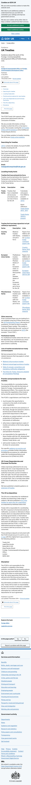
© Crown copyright (15, 781)
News (3, 722)
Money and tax (6, 700)
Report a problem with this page (15, 645)
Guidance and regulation (9, 726)
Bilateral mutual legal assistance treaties (16, 364)
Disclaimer (6, 105)
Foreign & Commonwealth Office (10, 68)
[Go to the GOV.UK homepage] (7, 38)
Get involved (5, 741)
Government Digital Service (10, 758)
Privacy (8, 749)
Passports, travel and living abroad (12, 703)
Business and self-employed (10, 668)
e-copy (3, 537)
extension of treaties (7, 488)
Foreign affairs (11, 43)
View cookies (15, 33)
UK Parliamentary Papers (12, 322)
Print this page (8, 108)
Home (3, 43)
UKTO (3, 146)
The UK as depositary (9, 102)
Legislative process (6, 626)
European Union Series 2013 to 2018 (26, 272)
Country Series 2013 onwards (26, 249)
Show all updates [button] (24, 598)
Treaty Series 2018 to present (25, 216)
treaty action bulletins (17, 137)
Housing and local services (9, 697)
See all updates (17, 78)
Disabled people (6, 681)
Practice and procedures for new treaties (14, 96)
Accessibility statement (9, 751)
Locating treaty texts (8, 94)
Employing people (7, 690)
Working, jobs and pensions (10, 709)
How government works (9, 738)
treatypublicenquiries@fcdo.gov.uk (13, 166)
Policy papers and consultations (11, 732)
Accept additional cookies (15, 25)
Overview (5, 89)
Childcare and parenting (9, 672)
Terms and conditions (8, 753)
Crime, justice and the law (9, 678)
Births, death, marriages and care (12, 665)
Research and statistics (9, 729)
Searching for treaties (9, 91)
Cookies (14, 749)
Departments (5, 719)
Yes (19, 639)
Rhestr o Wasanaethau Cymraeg (11, 756)
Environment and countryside (10, 693)
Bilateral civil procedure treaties (13, 361)
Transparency (5, 735)
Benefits (4, 662)
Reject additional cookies (15, 30)
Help (2, 749)
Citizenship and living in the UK (11, 675)
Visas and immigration (8, 706)
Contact (20, 751)
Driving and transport (8, 684)
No (26, 639)
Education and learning (8, 687)
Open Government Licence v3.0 (11, 766)
